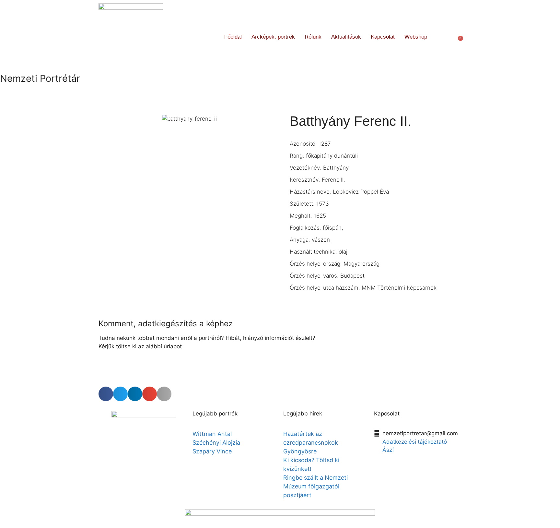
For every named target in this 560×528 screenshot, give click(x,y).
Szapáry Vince (212, 451)
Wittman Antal (212, 433)
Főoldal (233, 37)
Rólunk (313, 37)
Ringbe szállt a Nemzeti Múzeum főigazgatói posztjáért (315, 486)
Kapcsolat (383, 37)
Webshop (415, 37)
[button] (443, 36)
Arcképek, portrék (273, 37)
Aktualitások (346, 37)
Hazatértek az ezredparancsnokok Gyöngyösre (310, 442)
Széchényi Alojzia (216, 442)
